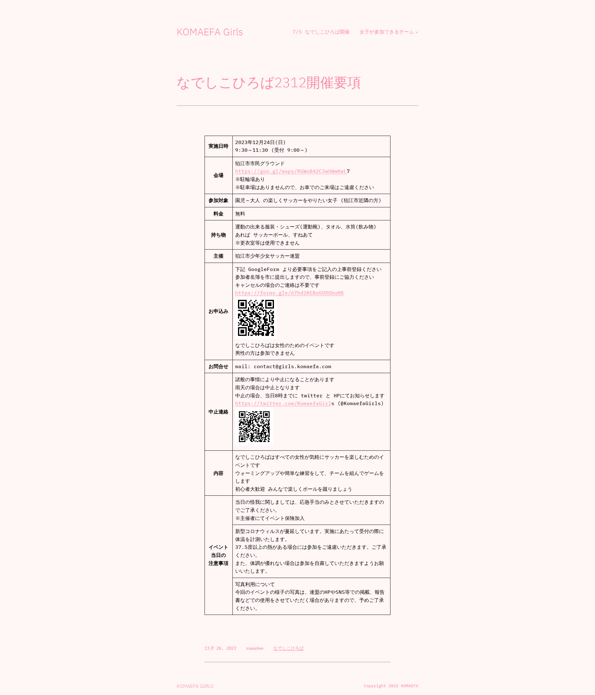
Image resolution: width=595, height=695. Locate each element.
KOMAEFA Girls (210, 31)
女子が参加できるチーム (386, 32)
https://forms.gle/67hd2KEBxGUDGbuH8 (289, 293)
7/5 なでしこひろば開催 (321, 32)
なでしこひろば (288, 648)
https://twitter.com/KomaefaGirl (283, 403)
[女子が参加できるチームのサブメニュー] (416, 32)
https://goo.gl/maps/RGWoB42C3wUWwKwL (291, 171)
